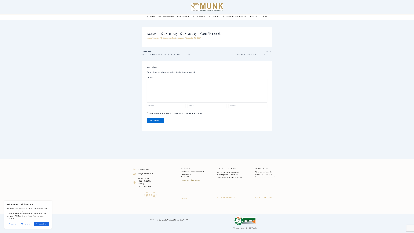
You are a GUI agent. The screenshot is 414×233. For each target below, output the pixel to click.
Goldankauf (214, 17)
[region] (28, 215)
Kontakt (264, 17)
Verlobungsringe (166, 17)
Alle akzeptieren (41, 224)
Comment (150, 78)
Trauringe (150, 17)
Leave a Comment (153, 38)
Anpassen (12, 224)
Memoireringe (183, 17)
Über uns (253, 17)
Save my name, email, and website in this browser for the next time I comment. (176, 113)
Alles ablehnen (26, 224)
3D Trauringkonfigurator (234, 17)
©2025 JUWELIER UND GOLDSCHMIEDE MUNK (169, 220)
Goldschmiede (199, 17)
